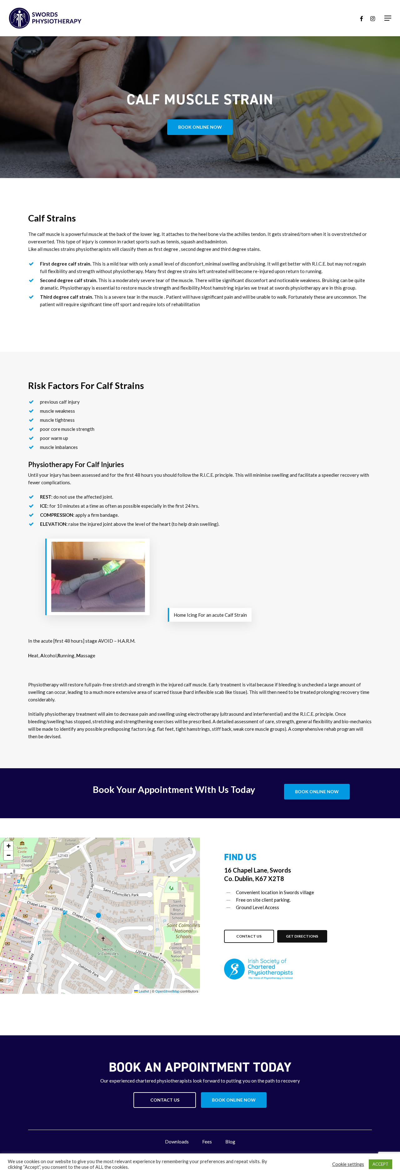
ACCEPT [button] (380, 1164)
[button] (387, 18)
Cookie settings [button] (348, 1164)
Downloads (177, 1141)
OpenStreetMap (167, 990)
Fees (207, 1141)
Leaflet (143, 990)
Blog (230, 1141)
